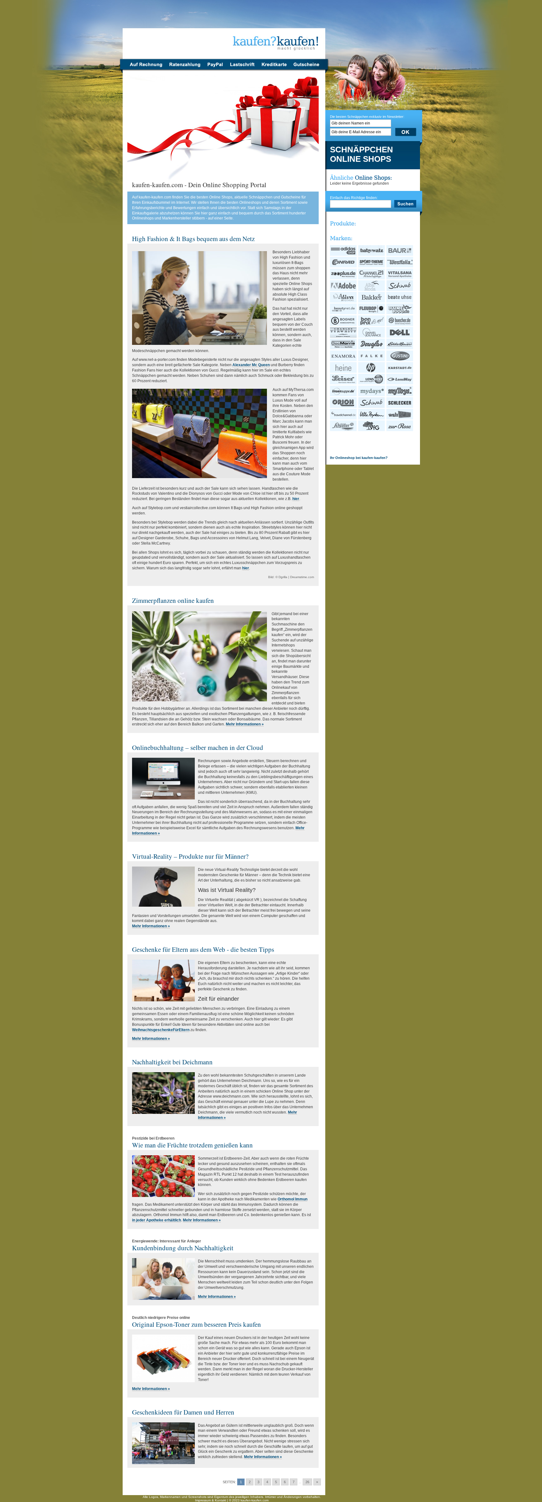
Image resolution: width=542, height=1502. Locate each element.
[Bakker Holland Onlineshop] (371, 301)
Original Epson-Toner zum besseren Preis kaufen (196, 1324)
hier (295, 499)
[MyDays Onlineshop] (371, 395)
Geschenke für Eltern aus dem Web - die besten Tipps (203, 949)
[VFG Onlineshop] (371, 430)
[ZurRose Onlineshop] (400, 430)
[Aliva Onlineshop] (343, 301)
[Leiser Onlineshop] (343, 383)
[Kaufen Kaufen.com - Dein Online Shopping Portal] (224, 31)
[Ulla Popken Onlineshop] (371, 418)
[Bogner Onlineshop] (343, 325)
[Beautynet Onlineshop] (343, 313)
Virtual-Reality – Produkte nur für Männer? (190, 856)
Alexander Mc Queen (251, 365)
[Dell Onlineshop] (400, 336)
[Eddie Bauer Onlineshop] (400, 348)
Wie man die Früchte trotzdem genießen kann (192, 1145)
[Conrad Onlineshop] (343, 266)
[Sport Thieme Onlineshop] (371, 266)
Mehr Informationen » (245, 724)
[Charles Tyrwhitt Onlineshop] (343, 336)
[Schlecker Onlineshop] (400, 406)
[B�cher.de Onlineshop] (400, 325)
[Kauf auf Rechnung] (144, 68)
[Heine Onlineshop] (343, 371)
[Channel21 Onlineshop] (371, 278)
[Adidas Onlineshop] (343, 254)
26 (307, 1482)
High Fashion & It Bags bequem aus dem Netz (193, 238)
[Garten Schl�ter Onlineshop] (343, 430)
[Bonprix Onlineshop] (371, 325)
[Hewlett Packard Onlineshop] (371, 371)
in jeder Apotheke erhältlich (156, 1220)
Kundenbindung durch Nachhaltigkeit (182, 1247)
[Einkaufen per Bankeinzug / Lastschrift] (242, 68)
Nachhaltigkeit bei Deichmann (172, 1061)
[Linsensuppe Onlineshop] (343, 395)
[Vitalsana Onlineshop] (400, 278)
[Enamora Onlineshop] (343, 360)
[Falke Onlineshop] (371, 360)
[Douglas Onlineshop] (371, 348)
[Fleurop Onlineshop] (371, 313)
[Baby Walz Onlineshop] (371, 254)
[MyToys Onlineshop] (400, 395)
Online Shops (360, 159)
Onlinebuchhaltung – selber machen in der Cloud (197, 747)
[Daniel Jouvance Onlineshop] (371, 336)
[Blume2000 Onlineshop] (400, 313)
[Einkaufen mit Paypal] (215, 68)
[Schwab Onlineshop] (400, 290)
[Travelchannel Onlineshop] (343, 418)
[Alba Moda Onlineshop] (371, 290)
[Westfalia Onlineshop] (400, 266)
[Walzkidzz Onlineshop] (400, 418)
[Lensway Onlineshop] (400, 383)
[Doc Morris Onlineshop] (343, 348)
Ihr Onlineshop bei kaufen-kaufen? (359, 458)
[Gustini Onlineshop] (400, 360)
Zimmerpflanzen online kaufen (173, 600)
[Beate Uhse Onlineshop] (400, 301)
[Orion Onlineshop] (343, 406)
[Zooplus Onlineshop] (343, 278)
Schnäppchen (361, 150)
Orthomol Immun (292, 1199)
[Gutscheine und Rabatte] (308, 68)
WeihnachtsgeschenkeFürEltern (160, 1030)
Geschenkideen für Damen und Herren (183, 1412)
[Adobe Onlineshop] (343, 290)
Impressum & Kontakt (210, 1500)
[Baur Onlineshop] (400, 254)
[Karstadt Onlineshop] (400, 371)
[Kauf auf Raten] (184, 68)
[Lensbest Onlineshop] (371, 383)
